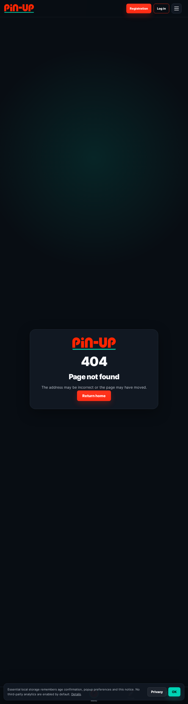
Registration (139, 8)
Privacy (157, 692)
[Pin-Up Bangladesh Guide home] (19, 8)
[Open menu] (176, 8)
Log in (161, 8)
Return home (94, 395)
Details (76, 694)
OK (174, 692)
